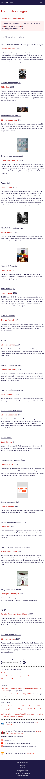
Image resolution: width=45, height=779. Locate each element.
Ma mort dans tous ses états (13, 460)
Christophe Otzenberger (10, 594)
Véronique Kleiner (7, 394)
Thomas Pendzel (7, 320)
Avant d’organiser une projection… (12, 673)
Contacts (22, 768)
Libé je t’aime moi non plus (12, 228)
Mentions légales (22, 762)
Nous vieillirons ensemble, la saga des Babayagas (22, 45)
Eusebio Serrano (7, 506)
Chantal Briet (6, 270)
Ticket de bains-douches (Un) (13, 522)
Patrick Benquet (7, 232)
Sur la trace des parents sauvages (15, 547)
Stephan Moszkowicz (9, 120)
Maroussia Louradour (9, 551)
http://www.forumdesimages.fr (12, 18)
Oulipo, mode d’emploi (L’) (12, 156)
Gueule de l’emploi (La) (11, 83)
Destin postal (6, 438)
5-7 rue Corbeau (8, 316)
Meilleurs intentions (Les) (11, 365)
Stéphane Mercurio (8, 345)
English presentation (22, 776)
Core (30, 753)
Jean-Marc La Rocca (8, 49)
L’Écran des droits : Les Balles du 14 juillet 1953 (17, 694)
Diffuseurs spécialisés (8, 679)
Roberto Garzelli (7, 465)
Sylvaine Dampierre (8, 614)
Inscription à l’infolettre (22, 773)
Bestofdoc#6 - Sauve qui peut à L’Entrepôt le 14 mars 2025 (20, 706)
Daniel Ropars (6, 442)
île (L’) (3, 610)
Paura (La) (5, 183)
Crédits (22, 765)
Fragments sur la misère (11, 590)
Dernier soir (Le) (8, 740)
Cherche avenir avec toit (11, 635)
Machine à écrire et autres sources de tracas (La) (19, 746)
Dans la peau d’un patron (11, 411)
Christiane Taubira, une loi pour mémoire (16, 743)
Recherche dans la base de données (13, 660)
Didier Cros (5, 87)
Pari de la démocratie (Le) (12, 390)
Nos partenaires (22, 771)
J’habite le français (9, 266)
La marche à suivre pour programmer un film (16, 676)
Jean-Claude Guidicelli (9, 160)
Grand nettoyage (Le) (10, 502)
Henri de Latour (6, 293)
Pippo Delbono (6, 187)
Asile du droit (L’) (8, 289)
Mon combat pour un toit (11, 116)
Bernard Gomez (22, 614)
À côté (3, 341)
